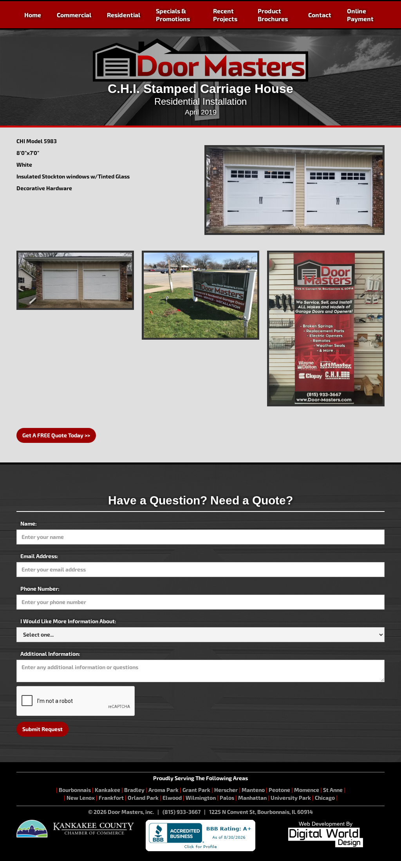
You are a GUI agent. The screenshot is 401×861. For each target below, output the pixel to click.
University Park (291, 797)
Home (32, 14)
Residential (123, 14)
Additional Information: (50, 653)
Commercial (74, 14)
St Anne (333, 789)
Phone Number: (40, 588)
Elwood (172, 797)
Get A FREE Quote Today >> (56, 435)
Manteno (253, 789)
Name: (28, 523)
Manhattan (252, 797)
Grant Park (196, 789)
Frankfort (111, 797)
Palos (227, 797)
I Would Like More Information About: (68, 621)
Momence (306, 789)
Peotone (279, 789)
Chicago (325, 797)
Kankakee (107, 789)
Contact (319, 14)
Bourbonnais (75, 789)
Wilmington (201, 797)
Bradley (134, 789)
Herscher (226, 789)
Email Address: (39, 556)
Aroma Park (163, 789)
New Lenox (81, 797)
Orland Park (143, 797)
